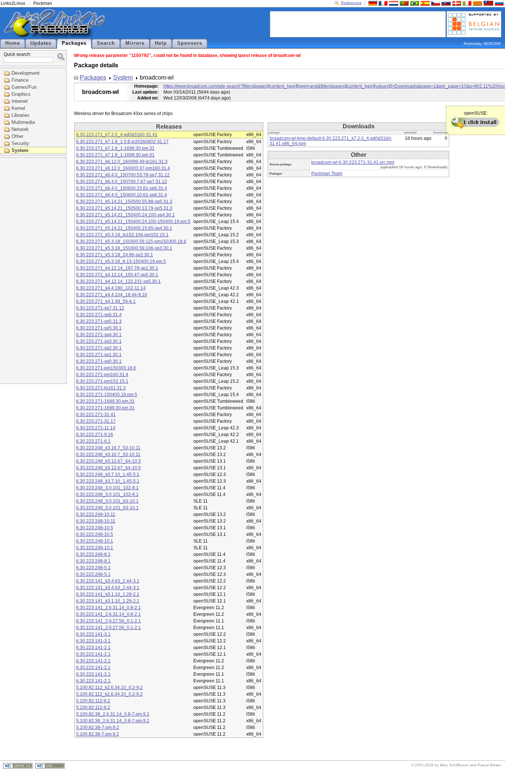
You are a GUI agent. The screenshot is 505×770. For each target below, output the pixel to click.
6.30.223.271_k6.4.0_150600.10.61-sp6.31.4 (121, 194)
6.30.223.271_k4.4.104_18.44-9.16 (111, 294)
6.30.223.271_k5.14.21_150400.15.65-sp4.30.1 (124, 228)
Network (20, 129)
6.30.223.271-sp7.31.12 (100, 308)
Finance (19, 80)
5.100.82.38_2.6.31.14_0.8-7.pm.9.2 (112, 714)
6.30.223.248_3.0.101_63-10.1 (107, 501)
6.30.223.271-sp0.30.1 (99, 361)
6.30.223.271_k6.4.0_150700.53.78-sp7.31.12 (123, 175)
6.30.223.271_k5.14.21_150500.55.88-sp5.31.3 (124, 201)
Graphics (21, 94)
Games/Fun (24, 87)
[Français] (382, 3)
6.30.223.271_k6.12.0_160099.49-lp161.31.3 (121, 161)
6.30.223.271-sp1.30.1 (99, 354)
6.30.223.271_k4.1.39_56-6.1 (106, 301)
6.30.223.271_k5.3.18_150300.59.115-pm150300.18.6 (131, 241)
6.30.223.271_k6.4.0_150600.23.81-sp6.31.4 (121, 188)
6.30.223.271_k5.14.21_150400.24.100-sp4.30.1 (125, 214)
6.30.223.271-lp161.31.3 (101, 388)
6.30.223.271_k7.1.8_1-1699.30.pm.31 (115, 148)
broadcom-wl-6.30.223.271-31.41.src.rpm (352, 162)
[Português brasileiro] (414, 3)
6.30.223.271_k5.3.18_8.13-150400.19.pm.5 (121, 261)
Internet (19, 101)
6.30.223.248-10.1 (94, 541)
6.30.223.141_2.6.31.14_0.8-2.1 (108, 607)
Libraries (20, 115)
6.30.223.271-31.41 (96, 414)
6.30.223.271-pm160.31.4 (102, 374)
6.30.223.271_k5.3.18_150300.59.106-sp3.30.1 (124, 248)
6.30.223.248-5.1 (93, 567)
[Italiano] (466, 3)
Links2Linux (13, 3)
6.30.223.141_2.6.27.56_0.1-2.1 (108, 621)
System (19, 150)
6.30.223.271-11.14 (95, 427)
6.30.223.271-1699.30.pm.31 (105, 401)
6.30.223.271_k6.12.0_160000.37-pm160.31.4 (123, 168)
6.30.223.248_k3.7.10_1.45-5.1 (107, 474)
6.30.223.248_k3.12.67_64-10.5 (108, 461)
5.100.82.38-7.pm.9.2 (97, 727)
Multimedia (23, 122)
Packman (42, 3)
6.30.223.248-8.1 (93, 554)
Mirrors (135, 43)
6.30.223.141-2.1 (93, 647)
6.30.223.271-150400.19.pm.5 (106, 394)
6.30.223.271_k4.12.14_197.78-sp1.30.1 (117, 268)
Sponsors (189, 43)
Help (161, 43)
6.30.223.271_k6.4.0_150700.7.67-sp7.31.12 (121, 181)
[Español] (424, 3)
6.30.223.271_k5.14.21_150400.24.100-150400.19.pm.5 (133, 221)
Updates (40, 43)
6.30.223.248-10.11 (95, 514)
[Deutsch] (372, 3)
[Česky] (435, 3)
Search (106, 43)
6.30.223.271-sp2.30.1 (99, 348)
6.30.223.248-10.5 (94, 527)
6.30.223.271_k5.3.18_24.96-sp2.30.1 (114, 254)
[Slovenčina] (445, 3)
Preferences (351, 3)
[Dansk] (456, 3)
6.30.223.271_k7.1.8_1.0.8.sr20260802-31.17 (122, 141)
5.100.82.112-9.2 (93, 700)
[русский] (498, 3)
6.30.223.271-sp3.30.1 (99, 341)
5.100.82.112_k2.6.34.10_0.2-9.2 (109, 687)
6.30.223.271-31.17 (96, 421)
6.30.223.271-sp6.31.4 (99, 314)
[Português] (403, 3)
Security (20, 143)
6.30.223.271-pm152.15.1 (102, 381)
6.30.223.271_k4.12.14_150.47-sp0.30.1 (117, 274)
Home (12, 43)
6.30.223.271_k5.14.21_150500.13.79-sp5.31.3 (124, 208)
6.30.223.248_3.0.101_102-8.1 (107, 487)
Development (25, 73)
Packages (74, 43)
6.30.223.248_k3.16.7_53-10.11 (108, 447)
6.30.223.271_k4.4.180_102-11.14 (111, 288)
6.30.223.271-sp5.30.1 (99, 328)
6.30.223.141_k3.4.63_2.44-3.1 (107, 581)
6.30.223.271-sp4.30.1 (99, 334)
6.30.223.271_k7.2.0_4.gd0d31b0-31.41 (116, 134)
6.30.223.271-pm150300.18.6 (106, 368)
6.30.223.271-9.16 (94, 434)
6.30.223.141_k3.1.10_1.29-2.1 (107, 594)
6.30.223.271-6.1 (93, 441)
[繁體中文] (487, 3)
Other (17, 136)
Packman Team (326, 173)
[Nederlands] (392, 3)
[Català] (476, 3)
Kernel (18, 108)
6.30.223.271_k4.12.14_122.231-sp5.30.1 (118, 281)
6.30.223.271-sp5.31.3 (99, 321)
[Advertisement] (357, 24)
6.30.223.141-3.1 (93, 634)
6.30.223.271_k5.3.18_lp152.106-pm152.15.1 (122, 234)
